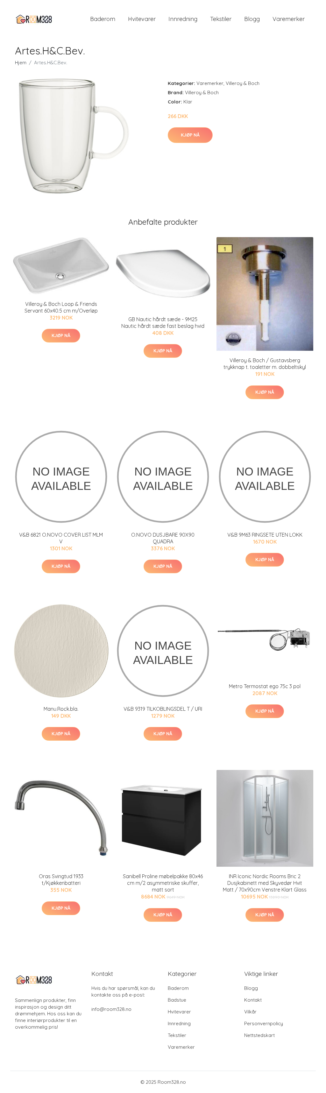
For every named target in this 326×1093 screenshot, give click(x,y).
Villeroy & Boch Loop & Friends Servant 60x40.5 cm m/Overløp (61, 307)
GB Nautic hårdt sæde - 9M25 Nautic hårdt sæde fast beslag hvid (162, 322)
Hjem (20, 63)
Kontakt (253, 1000)
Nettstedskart (259, 1035)
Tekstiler (220, 19)
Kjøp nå (190, 135)
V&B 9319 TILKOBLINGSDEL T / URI (163, 709)
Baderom (102, 19)
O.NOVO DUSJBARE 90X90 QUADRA (163, 538)
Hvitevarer (142, 19)
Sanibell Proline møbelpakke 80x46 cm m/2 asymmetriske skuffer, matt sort (163, 883)
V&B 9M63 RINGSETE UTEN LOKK (264, 535)
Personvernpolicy (263, 1023)
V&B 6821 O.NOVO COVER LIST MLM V (61, 538)
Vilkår (250, 1012)
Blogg (252, 19)
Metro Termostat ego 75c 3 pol (265, 686)
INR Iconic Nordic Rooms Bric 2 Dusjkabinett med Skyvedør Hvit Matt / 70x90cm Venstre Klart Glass (265, 883)
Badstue (177, 1000)
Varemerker (289, 19)
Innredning (182, 19)
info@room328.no (111, 1009)
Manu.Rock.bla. (61, 709)
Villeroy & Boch (242, 83)
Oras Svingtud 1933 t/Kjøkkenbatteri (61, 879)
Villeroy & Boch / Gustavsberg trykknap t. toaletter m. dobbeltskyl (264, 363)
